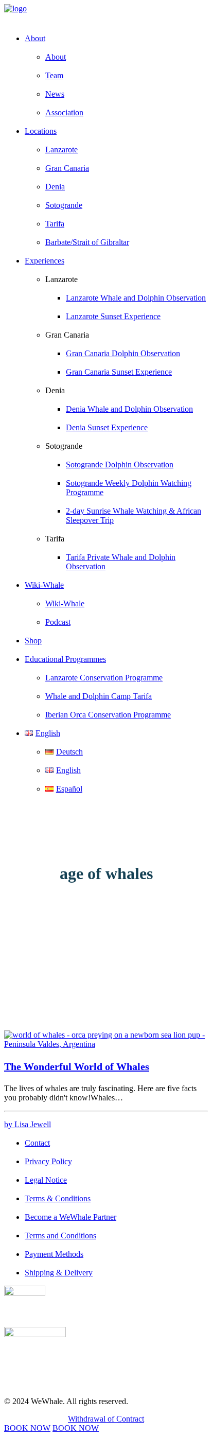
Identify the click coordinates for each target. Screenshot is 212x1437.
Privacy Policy (48, 1161)
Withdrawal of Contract (106, 1418)
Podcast (57, 622)
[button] (106, 1044)
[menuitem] (116, 75)
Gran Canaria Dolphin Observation (123, 353)
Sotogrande (63, 205)
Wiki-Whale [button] (44, 585)
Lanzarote (61, 149)
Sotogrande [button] (63, 446)
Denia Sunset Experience (107, 427)
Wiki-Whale (64, 603)
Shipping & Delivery (59, 1272)
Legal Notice (46, 1180)
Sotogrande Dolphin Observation (119, 464)
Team (54, 75)
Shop (33, 640)
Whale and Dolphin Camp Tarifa (98, 696)
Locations (41, 131)
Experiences (44, 260)
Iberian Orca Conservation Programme (108, 714)
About (55, 56)
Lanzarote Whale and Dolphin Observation (136, 297)
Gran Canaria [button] (67, 334)
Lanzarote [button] (61, 279)
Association (64, 112)
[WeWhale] (106, 14)
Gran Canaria (67, 168)
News (54, 94)
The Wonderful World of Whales (76, 1066)
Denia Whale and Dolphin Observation (129, 409)
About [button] (35, 38)
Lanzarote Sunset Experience (113, 316)
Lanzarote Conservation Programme (104, 677)
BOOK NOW (27, 1428)
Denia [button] (55, 390)
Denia (55, 186)
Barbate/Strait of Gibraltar (87, 242)
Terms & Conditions (58, 1198)
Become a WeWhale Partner (70, 1217)
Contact (37, 1142)
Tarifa (54, 223)
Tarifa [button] (54, 538)
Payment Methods (54, 1254)
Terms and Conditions (60, 1235)
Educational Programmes (65, 659)
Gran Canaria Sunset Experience (119, 371)
